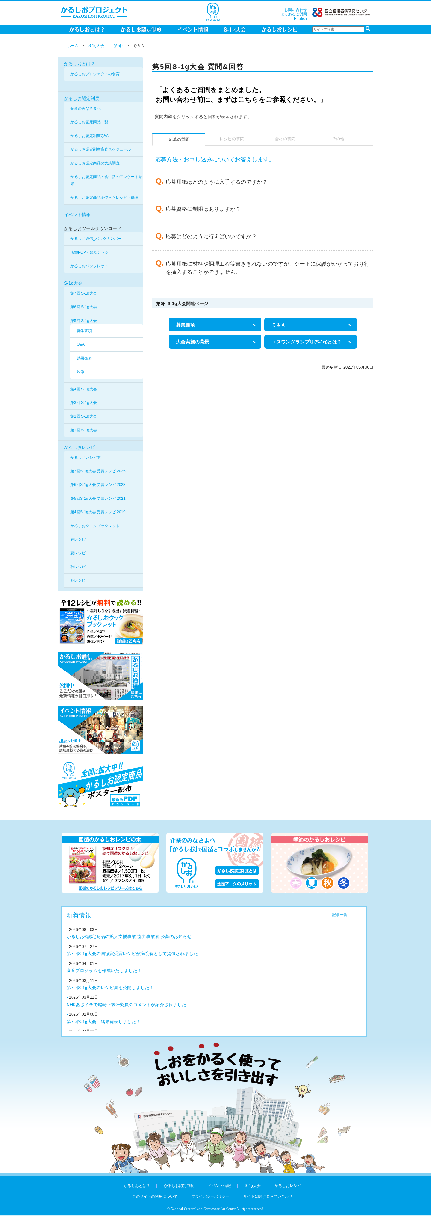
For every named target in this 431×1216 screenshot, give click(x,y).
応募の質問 (179, 139)
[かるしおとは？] (86, 29)
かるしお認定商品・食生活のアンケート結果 (106, 180)
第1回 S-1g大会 (83, 430)
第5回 (119, 45)
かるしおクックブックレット (95, 526)
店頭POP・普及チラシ (89, 252)
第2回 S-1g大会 (83, 416)
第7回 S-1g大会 (83, 293)
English (300, 18)
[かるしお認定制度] (140, 29)
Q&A (81, 344)
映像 (80, 372)
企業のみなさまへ (85, 108)
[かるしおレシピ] (279, 29)
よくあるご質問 (293, 14)
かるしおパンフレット (89, 266)
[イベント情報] (192, 29)
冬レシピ (78, 580)
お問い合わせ (295, 10)
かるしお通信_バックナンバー (96, 238)
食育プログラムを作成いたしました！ (104, 970)
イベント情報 (77, 214)
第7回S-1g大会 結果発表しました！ (103, 1021)
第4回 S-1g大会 (83, 389)
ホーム (73, 45)
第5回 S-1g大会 (83, 321)
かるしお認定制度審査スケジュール (100, 149)
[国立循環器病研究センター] (341, 11)
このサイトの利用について (155, 1196)
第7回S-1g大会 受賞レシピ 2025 (98, 471)
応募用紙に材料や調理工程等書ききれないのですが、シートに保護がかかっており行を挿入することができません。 (267, 268)
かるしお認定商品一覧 (89, 122)
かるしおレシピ (79, 447)
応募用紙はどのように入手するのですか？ (217, 182)
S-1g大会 (96, 45)
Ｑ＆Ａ (279, 324)
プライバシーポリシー (210, 1196)
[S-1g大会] (234, 29)
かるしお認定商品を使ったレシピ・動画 (104, 197)
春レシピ (78, 539)
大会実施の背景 (192, 341)
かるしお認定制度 (81, 98)
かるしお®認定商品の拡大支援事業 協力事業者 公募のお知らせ (129, 936)
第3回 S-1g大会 (83, 403)
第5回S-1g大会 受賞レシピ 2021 (98, 498)
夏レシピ (78, 553)
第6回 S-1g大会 (83, 307)
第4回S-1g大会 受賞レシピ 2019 (98, 512)
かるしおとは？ (79, 63)
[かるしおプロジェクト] (94, 11)
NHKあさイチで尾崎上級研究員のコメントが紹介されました (126, 1004)
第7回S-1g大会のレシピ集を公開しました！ (110, 987)
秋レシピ (78, 567)
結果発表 (84, 358)
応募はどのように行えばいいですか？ (211, 236)
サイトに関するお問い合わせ (267, 1196)
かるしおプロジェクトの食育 (95, 74)
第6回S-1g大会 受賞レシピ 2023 (98, 484)
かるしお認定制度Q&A (89, 136)
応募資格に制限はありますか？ (203, 209)
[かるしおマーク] (212, 11)
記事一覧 (339, 915)
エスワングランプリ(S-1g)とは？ (307, 341)
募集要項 (84, 331)
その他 (338, 139)
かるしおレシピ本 (85, 457)
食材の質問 (285, 139)
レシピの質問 (232, 139)
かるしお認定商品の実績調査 (95, 163)
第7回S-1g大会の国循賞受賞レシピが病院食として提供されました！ (134, 953)
